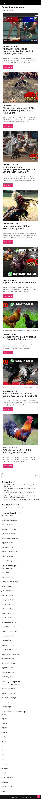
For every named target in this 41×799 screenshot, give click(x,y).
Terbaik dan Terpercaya (8, 622)
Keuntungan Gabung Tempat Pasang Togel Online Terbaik (22, 499)
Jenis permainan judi (7, 591)
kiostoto (4, 714)
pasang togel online (7, 777)
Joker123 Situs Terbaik (8, 627)
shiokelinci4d (5, 773)
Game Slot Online (6, 586)
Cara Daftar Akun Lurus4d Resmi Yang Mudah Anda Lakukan (19, 489)
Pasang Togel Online (7, 600)
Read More (8, 67)
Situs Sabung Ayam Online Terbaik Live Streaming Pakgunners (19, 338)
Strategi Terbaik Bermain (9, 631)
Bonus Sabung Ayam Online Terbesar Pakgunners (16, 227)
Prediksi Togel (5, 702)
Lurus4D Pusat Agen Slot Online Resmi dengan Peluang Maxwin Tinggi (21, 486)
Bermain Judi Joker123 (8, 636)
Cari (2, 473)
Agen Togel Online (7, 515)
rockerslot (4, 782)
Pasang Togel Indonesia (8, 649)
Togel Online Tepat (7, 668)
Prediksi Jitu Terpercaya (8, 698)
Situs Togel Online (7, 524)
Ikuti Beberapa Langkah (8, 604)
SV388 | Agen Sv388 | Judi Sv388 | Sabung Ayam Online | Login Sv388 (20, 394)
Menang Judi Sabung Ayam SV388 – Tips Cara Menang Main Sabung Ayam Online (20, 110)
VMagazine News (26, 797)
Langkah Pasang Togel (8, 672)
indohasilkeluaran (6, 786)
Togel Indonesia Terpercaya (10, 654)
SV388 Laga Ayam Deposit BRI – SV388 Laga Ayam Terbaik (18, 451)
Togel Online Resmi (7, 547)
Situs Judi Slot (5, 573)
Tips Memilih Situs (7, 618)
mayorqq (4, 741)
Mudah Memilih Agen (7, 658)
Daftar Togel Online (7, 609)
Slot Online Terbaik (7, 556)
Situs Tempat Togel (7, 568)
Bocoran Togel (6, 707)
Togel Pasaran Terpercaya (9, 538)
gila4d (3, 746)
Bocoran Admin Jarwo (8, 561)
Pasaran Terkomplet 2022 (9, 552)
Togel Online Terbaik (7, 645)
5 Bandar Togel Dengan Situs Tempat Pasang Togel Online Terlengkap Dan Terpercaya (20, 497)
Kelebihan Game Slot (7, 595)
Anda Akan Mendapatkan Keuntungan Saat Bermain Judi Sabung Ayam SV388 (18, 51)
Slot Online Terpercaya (8, 534)
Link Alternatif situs (7, 613)
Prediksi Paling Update (8, 689)
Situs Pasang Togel (7, 577)
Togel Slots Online (7, 543)
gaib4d (3, 737)
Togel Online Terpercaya (9, 529)
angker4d (4, 719)
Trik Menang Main (7, 677)
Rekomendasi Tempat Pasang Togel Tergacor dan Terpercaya (19, 493)
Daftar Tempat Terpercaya (9, 582)
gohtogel (4, 764)
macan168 (4, 768)
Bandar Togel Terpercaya (9, 520)
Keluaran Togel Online (8, 693)
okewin (3, 791)
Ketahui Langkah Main (8, 663)
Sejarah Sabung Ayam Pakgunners (19, 282)
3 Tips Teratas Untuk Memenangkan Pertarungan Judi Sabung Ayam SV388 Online (19, 169)
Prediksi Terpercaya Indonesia (10, 684)
